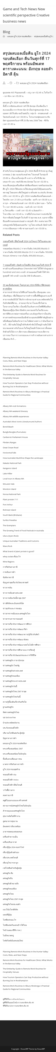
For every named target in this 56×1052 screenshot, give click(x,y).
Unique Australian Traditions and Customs (21, 541)
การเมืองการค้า (9, 572)
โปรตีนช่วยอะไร (9, 920)
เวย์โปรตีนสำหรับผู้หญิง (12, 868)
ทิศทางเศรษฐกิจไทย (11, 712)
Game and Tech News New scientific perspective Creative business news (26, 15)
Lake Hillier (7, 473)
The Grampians (9, 525)
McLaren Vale (8, 484)
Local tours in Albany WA (13, 478)
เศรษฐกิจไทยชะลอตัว (11, 904)
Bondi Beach (8, 426)
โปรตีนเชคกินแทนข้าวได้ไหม (15, 925)
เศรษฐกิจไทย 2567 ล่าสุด (13, 899)
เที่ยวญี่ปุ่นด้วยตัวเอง (11, 852)
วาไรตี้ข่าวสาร (9, 790)
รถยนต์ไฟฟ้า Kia (9, 774)
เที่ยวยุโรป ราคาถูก (10, 862)
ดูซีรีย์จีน (6, 999)
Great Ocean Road (10, 447)
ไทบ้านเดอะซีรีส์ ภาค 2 (12, 930)
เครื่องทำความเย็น (10, 836)
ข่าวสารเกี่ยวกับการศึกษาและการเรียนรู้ (19, 650)
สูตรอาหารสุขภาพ (10, 821)
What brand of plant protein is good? (18, 551)
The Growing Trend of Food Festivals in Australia (23, 530)
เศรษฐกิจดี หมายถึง (11, 883)
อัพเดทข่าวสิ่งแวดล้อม (12, 826)
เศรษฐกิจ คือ (8, 873)
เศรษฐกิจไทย (8, 894)
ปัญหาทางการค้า (10, 738)
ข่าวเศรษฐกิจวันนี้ (10, 686)
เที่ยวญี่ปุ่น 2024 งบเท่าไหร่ (13, 847)
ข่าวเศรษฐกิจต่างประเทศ (13, 670)
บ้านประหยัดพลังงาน (11, 722)
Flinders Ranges (9, 442)
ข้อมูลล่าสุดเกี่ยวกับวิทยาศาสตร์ (15, 582)
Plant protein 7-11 (10, 499)
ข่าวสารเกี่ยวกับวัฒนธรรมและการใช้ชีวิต (19, 655)
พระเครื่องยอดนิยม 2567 (13, 748)
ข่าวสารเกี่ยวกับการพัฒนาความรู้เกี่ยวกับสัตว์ (21, 634)
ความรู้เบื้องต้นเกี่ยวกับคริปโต (14, 702)
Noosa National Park (12, 494)
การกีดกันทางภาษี (10, 567)
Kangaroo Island (10, 468)
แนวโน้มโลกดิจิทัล (10, 909)
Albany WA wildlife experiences (16, 416)
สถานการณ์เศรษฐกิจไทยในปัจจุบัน (17, 805)
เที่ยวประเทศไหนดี (10, 857)
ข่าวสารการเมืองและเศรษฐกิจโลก (16, 613)
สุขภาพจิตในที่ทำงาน (11, 816)
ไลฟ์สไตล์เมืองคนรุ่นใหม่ (13, 940)
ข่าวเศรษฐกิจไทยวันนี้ (12, 696)
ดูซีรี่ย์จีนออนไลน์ (10, 1002)
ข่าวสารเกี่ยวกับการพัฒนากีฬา (15, 629)
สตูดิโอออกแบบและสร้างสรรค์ (15, 800)
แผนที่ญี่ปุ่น (7, 914)
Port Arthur (8, 504)
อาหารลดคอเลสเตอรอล (12, 831)
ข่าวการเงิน (7, 587)
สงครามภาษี (8, 795)
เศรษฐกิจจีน (8, 878)
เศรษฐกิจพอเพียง (10, 888)
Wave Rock (7, 546)
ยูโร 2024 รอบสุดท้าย (11, 769)
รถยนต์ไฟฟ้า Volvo (11, 779)
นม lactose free (9, 717)
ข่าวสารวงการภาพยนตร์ (13, 619)
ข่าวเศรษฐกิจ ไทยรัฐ (11, 665)
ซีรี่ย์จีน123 (7, 1006)
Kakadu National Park (12, 463)
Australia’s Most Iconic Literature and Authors (22, 421)
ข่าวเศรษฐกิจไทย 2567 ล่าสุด (14, 691)
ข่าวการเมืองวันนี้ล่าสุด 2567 (14, 598)
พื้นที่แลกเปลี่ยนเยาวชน (12, 759)
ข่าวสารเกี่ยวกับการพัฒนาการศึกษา (17, 624)
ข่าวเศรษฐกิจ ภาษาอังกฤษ (13, 660)
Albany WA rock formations (14, 406)
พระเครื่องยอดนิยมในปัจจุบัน (14, 753)
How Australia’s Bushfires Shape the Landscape (23, 458)
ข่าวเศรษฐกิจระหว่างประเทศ (14, 681)
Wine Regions (8, 561)
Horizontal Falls (9, 452)
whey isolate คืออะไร (12, 556)
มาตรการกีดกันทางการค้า (13, 764)
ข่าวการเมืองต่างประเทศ (12, 593)
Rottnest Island (9, 510)
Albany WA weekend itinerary (15, 411)
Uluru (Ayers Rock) (11, 536)
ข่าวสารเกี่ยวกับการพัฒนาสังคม (16, 639)
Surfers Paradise (10, 520)
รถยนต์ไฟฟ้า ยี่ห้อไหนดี (12, 785)
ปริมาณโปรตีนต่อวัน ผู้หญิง (14, 733)
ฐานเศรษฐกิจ (8, 707)
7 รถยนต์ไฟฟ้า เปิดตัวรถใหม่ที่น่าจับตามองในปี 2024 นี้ (27, 265)
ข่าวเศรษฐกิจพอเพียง (11, 676)
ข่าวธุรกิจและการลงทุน (12, 608)
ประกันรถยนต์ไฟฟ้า (11, 728)
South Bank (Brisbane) (12, 515)
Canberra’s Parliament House (15, 437)
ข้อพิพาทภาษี (8, 577)
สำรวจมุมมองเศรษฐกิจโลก (14, 811)
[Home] (4, 36)
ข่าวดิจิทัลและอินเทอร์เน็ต (13, 603)
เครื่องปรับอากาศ (10, 842)
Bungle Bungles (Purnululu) (14, 432)
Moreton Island (9, 489)
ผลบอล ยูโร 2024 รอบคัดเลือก (34, 83)
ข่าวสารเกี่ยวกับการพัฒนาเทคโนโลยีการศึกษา (21, 645)
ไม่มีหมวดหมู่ (8, 935)
